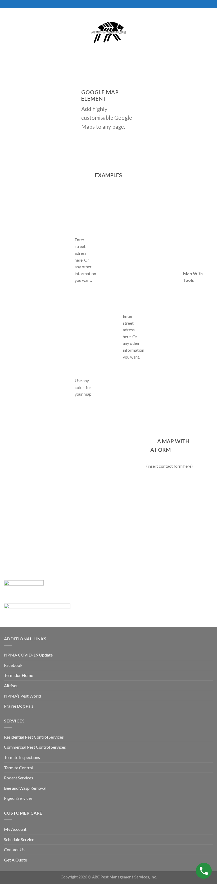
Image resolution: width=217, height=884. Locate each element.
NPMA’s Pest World (22, 695)
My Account (15, 829)
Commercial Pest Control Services (35, 746)
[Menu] (7, 32)
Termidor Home (18, 675)
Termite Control (18, 767)
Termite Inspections (22, 757)
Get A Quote (15, 859)
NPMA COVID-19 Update (28, 654)
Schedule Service (19, 839)
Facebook (13, 665)
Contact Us (14, 849)
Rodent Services (18, 777)
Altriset (11, 685)
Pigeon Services (18, 798)
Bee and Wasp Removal (25, 788)
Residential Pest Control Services (34, 736)
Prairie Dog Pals (18, 705)
